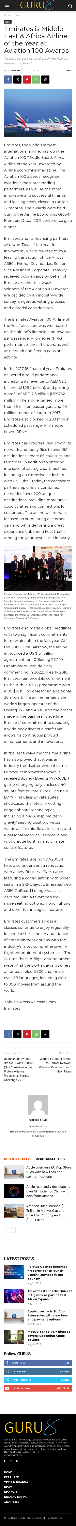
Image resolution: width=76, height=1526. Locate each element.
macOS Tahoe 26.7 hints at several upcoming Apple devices (49, 1336)
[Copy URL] (45, 79)
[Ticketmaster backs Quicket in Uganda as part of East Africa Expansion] (14, 1296)
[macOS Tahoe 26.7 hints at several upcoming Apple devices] (14, 1337)
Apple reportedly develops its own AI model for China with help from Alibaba (48, 1191)
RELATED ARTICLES (17, 1159)
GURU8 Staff (15, 70)
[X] (17, 79)
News (18, 15)
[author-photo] (38, 1114)
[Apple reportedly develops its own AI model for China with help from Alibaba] (14, 1191)
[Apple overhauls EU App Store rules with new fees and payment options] (14, 1172)
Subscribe (63, 1388)
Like (66, 1362)
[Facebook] (8, 79)
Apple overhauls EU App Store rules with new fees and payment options (48, 1172)
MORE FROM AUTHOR (50, 1159)
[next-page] (13, 1230)
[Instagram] (11, 1461)
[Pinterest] (27, 79)
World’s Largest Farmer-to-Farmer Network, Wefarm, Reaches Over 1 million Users (55, 1065)
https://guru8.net (38, 1126)
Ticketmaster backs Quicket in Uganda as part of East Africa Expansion (50, 1295)
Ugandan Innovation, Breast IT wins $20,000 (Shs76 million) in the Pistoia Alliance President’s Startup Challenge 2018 (19, 1069)
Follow (64, 1371)
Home (7, 15)
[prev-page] (6, 1230)
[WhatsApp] (36, 79)
